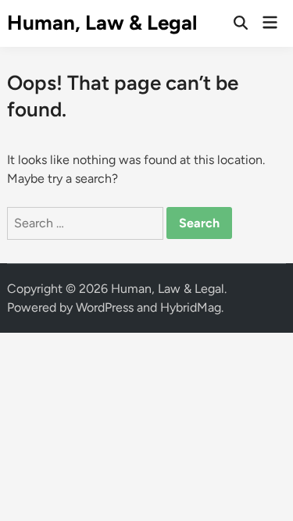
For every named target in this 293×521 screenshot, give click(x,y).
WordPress (105, 307)
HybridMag (190, 307)
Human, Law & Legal (102, 22)
